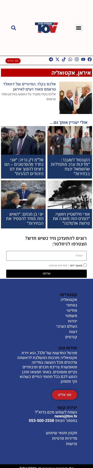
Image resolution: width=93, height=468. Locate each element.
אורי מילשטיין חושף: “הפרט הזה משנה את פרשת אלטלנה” (71, 218)
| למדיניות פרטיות (59, 265)
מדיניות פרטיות (64, 438)
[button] (79, 28)
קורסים (71, 337)
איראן (84, 72)
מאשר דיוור (65, 265)
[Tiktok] (64, 59)
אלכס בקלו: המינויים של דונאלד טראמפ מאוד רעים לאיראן (29, 86)
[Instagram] (77, 59)
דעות (73, 332)
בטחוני (71, 305)
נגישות (71, 444)
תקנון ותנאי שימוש (61, 433)
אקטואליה (63, 72)
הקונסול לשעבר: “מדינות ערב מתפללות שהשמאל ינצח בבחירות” (70, 166)
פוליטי (71, 311)
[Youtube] (83, 59)
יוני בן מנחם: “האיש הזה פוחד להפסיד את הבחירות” (24, 218)
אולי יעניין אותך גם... (69, 122)
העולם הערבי (66, 326)
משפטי (71, 316)
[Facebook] (90, 59)
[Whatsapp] (70, 59)
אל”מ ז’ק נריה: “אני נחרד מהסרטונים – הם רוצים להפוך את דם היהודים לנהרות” (24, 166)
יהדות (72, 321)
